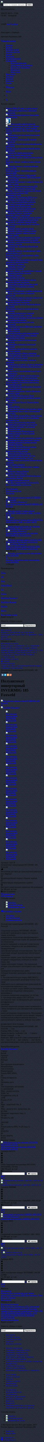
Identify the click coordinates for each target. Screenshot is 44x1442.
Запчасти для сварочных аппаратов (20, 422)
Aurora (3, 594)
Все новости (6, 630)
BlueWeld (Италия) (8, 602)
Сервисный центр (13, 58)
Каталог (9, 47)
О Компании (11, 61)
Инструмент (11, 400)
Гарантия (10, 81)
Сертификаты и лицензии (21, 65)
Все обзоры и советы (9, 643)
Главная (9, 45)
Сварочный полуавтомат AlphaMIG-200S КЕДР (21, 1185)
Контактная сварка (14, 384)
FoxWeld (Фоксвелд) (9, 1049)
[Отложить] (3, 1178)
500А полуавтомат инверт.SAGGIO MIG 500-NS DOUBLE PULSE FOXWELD (23, 547)
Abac (3, 581)
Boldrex (4, 606)
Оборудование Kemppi (15, 464)
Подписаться (30, 625)
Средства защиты (13, 351)
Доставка (10, 76)
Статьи (9, 83)
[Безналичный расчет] (15, 907)
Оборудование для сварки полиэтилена (22, 382)
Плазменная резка (13, 195)
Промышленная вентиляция (17, 480)
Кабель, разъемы (13, 329)
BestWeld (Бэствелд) (9, 598)
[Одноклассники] (8, 675)
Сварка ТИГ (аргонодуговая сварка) (21, 175)
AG (2, 589)
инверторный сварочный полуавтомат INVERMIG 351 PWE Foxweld (22, 534)
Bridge (3, 610)
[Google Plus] (11, 675)
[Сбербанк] (11, 902)
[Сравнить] (3, 1176)
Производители (12, 49)
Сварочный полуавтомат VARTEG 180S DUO (20, 1219)
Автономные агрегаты (15, 277)
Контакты (10, 56)
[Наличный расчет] (14, 905)
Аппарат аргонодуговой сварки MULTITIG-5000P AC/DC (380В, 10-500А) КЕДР (24, 521)
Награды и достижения (20, 67)
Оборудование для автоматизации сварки (23, 398)
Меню (8, 91)
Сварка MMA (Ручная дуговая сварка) (22, 108)
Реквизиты (15, 69)
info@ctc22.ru (12, 24)
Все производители (9, 615)
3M (2, 577)
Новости (9, 78)
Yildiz (3, 573)
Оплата (9, 54)
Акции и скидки (13, 52)
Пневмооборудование (15, 264)
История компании (19, 63)
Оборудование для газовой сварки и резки (23, 217)
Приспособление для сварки (18, 282)
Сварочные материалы (15, 337)
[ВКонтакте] (2, 675)
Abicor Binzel (6, 585)
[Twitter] (5, 675)
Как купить (15, 72)
